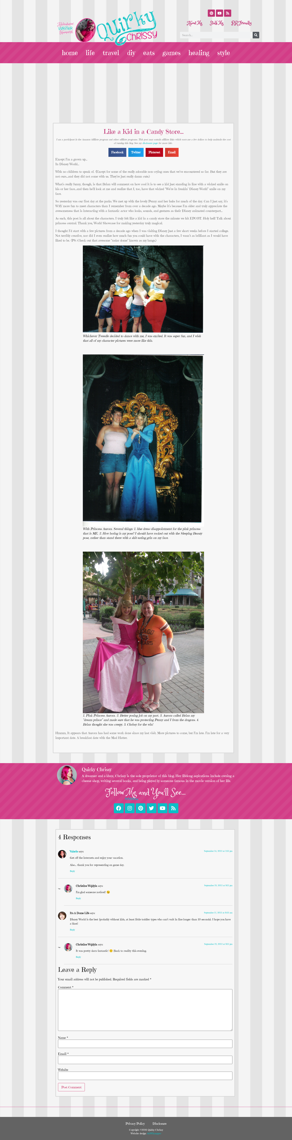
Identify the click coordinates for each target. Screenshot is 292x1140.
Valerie (74, 851)
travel (111, 53)
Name (63, 1037)
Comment (65, 987)
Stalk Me (216, 23)
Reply (72, 871)
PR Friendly (241, 23)
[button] (117, 152)
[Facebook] (119, 808)
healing (199, 53)
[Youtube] (219, 13)
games (172, 53)
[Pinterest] (211, 13)
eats (149, 53)
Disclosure (159, 1123)
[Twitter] (152, 808)
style (223, 53)
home (70, 53)
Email (63, 1053)
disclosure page (150, 143)
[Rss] (227, 13)
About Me (195, 23)
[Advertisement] (146, 93)
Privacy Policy (135, 1123)
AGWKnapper (153, 1133)
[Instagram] (130, 808)
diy (131, 53)
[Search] (256, 35)
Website (63, 1069)
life (90, 53)
